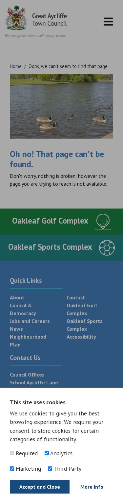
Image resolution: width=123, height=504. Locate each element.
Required (26, 453)
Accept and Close (39, 486)
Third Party (66, 468)
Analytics (60, 453)
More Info (91, 486)
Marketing (27, 468)
